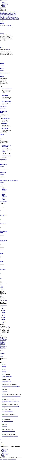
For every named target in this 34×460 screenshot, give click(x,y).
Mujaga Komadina (2, 341)
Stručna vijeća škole (5, 453)
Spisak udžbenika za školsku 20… (3, 215)
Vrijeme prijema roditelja (2, 348)
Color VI (14, 459)
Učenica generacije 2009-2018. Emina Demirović (9, 180)
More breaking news (3, 201)
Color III (6, 459)
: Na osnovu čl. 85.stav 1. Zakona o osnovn (8, 14)
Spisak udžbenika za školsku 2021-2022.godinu (7, 88)
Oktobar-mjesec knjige (6, 118)
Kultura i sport (3, 108)
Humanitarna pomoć (3, 339)
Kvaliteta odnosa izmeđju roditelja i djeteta (6, 146)
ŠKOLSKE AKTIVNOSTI (5, 73)
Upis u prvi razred (5, 95)
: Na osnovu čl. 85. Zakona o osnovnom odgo (8, 16)
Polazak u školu (2, 343)
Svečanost (2, 346)
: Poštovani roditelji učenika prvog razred (9, 19)
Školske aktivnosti (5, 4)
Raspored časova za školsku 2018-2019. (10, 416)
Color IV (9, 459)
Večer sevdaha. (4, 123)
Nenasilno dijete (2, 342)
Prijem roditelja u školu (3, 322)
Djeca (1, 337)
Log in (1, 8)
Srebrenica (2, 345)
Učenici (3, 3)
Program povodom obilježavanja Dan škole (4, 195)
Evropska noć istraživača (3, 338)
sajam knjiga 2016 (2, 344)
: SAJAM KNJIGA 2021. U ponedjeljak (9, 18)
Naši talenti (4, 450)
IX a (1, 340)
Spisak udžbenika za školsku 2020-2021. (10, 401)
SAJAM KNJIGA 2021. (6, 381)
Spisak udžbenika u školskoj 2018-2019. (10, 436)
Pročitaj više (2, 70)
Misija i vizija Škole (3, 164)
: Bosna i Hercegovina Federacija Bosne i (8, 12)
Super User (9, 25)
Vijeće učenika (3, 172)
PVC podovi (4, 426)
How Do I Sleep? (5, 128)
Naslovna (3, 2)
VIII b (1, 347)
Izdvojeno (3, 5)
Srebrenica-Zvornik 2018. (7, 411)
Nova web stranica (3, 199)
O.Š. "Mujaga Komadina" (4, 0)
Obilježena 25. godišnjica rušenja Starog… (10, 406)
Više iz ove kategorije (3, 106)
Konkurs (3, 6)
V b (6, 346)
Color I (1, 459)
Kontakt (3, 456)
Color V (11, 459)
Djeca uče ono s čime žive (6, 155)
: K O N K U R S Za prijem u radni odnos (8, 13)
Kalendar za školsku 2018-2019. (8, 431)
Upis (4, 346)
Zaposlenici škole (5, 454)
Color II (4, 459)
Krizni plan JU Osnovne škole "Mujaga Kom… (11, 396)
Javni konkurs (5, 391)
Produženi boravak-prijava (6, 101)
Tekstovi (2, 134)
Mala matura (4, 340)
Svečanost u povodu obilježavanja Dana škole (4, 189)
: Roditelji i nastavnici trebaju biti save (9, 17)
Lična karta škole (3, 160)
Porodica (1, 344)
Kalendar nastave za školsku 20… (3, 241)
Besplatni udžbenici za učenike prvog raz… (11, 386)
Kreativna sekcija (3, 192)
